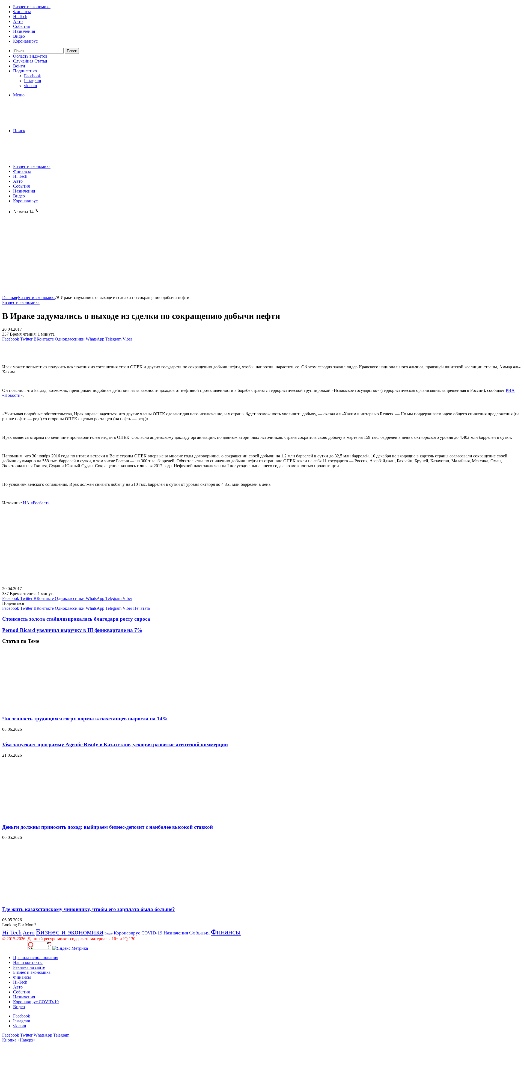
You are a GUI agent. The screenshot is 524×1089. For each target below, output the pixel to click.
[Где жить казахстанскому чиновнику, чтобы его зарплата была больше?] (55, 898)
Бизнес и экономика (31, 6)
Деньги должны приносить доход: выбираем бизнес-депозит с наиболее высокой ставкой (107, 827)
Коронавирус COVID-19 (138, 933)
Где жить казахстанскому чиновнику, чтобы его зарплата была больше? (88, 909)
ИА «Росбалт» (36, 503)
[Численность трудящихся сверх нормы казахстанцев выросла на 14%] (55, 708)
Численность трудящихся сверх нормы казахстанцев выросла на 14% (85, 718)
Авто (18, 21)
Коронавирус (25, 41)
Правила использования (35, 957)
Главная (9, 297)
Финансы (22, 11)
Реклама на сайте (29, 967)
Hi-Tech (20, 16)
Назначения (24, 31)
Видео (19, 36)
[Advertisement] (166, 257)
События (21, 26)
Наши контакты (28, 962)
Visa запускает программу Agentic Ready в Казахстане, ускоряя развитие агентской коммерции (115, 744)
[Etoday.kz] (43, 121)
